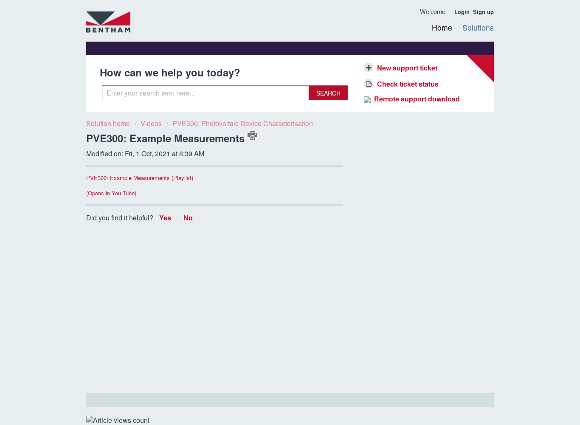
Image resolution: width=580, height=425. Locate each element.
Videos (151, 123)
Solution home (109, 123)
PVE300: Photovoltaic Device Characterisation (242, 123)
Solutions (478, 27)
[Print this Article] (252, 135)
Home (442, 27)
